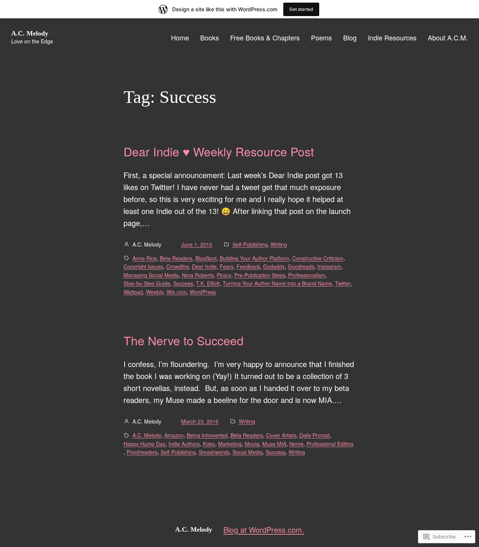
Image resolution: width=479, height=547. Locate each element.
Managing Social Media (151, 275)
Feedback (248, 266)
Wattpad (133, 292)
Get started (301, 9)
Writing (279, 244)
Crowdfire (177, 266)
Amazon (174, 435)
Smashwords (214, 452)
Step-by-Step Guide (146, 283)
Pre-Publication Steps (259, 275)
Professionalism (307, 275)
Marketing (230, 443)
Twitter (343, 283)
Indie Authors (184, 443)
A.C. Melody (29, 33)
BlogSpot (206, 258)
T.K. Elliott (208, 283)
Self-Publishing (250, 244)
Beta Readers (176, 258)
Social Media (247, 452)
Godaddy (274, 266)
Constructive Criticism (318, 258)
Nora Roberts (198, 275)
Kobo (209, 443)
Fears (227, 266)
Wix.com (177, 292)
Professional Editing (329, 443)
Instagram (329, 266)
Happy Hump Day (144, 443)
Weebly (155, 292)
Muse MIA (274, 443)
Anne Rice (144, 258)
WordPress (203, 292)
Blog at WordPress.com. (263, 529)
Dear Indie (204, 266)
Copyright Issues (143, 266)
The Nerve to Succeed (183, 340)
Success (183, 283)
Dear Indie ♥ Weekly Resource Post (218, 151)
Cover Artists (281, 435)
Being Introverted (207, 435)
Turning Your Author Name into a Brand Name (277, 283)
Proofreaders (142, 452)
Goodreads (301, 266)
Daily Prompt (314, 435)
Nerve (296, 443)
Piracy (224, 275)
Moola (252, 443)
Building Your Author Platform (254, 258)
